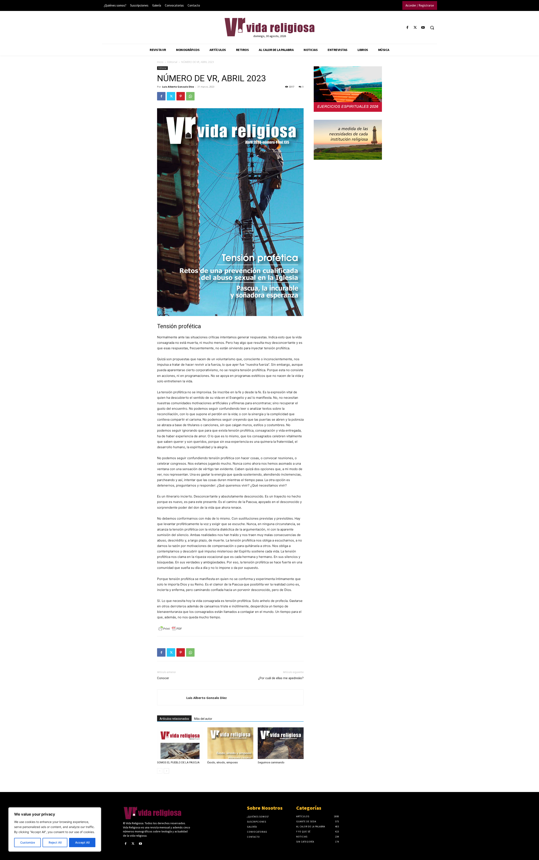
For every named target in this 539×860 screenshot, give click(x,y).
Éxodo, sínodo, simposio (222, 762)
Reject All (55, 842)
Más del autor (203, 718)
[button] (432, 28)
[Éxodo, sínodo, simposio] (230, 743)
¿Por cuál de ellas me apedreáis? (281, 678)
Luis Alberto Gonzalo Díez (178, 86)
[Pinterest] (180, 96)
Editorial (172, 62)
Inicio (160, 62)
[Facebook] (407, 28)
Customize (27, 842)
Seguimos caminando (271, 762)
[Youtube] (423, 28)
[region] (54, 829)
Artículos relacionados (174, 718)
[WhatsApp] (190, 96)
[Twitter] (415, 28)
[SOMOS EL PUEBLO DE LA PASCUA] (180, 743)
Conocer (163, 678)
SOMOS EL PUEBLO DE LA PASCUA (178, 762)
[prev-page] (159, 770)
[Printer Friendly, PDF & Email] (170, 628)
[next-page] (166, 770)
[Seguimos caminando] (281, 743)
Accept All (82, 842)
